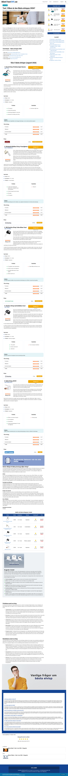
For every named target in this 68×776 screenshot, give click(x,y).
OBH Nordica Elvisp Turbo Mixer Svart (16, 55)
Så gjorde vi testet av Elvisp (55, 60)
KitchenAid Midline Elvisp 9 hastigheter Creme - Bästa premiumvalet (55, 46)
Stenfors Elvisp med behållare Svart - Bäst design (57, 52)
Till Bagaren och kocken (37, 141)
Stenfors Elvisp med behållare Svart (14, 57)
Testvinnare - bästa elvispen (55, 39)
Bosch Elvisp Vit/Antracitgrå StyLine (14, 52)
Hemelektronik (55, 1)
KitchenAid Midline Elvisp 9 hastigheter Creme (19, 54)
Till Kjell (40, 452)
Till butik (35, 67)
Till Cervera (39, 222)
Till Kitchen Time (38, 301)
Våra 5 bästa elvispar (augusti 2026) (57, 40)
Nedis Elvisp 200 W (14, 58)
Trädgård (61, 1)
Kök (4, 5)
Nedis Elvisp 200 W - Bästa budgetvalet (55, 55)
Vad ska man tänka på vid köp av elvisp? (56, 58)
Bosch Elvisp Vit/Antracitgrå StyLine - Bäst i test (57, 43)
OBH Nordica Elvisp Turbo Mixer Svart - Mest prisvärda (57, 50)
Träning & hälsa (44, 1)
